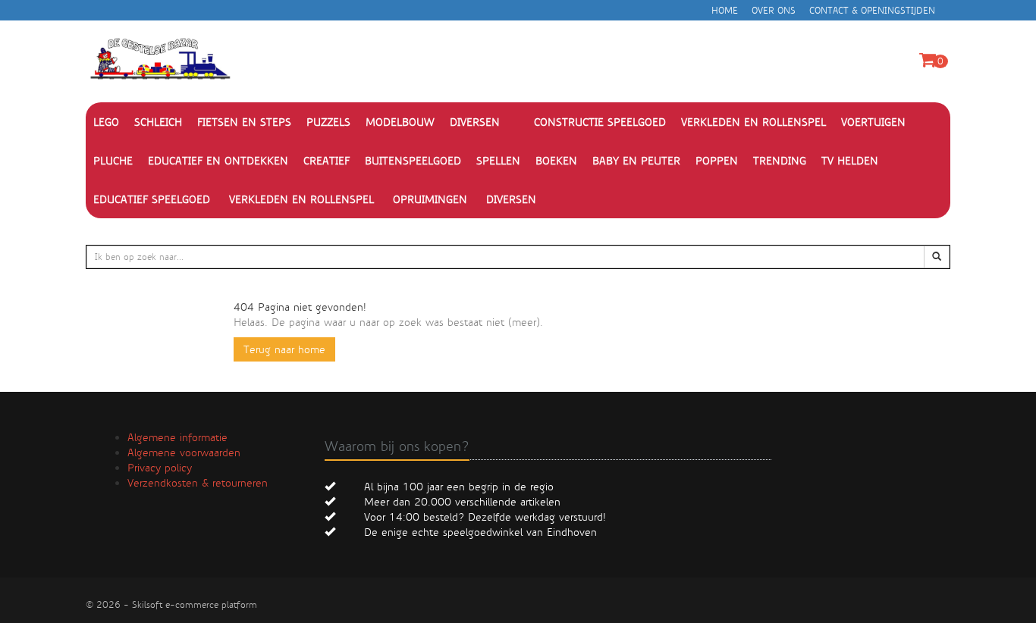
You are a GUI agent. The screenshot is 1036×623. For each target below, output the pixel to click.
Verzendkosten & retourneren (197, 483)
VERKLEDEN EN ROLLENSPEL (753, 122)
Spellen (498, 160)
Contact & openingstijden (872, 11)
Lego (106, 122)
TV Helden (849, 160)
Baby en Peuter (636, 160)
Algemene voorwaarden (183, 452)
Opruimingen (430, 199)
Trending (779, 160)
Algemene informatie (177, 437)
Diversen (511, 199)
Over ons (774, 11)
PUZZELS (328, 122)
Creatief (326, 160)
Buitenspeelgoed (413, 160)
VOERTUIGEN (873, 122)
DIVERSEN (475, 122)
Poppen (716, 160)
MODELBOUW (400, 122)
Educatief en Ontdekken (218, 160)
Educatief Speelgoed (151, 199)
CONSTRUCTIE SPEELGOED (600, 122)
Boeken (556, 160)
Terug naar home (284, 349)
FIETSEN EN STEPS (244, 122)
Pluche (113, 160)
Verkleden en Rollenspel (301, 199)
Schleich (158, 122)
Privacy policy (159, 467)
